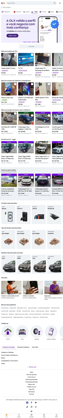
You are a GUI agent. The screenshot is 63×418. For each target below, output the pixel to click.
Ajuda (31, 372)
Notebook (11, 314)
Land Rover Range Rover (44, 308)
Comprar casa (28, 317)
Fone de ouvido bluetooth (35, 314)
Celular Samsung (40, 311)
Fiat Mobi (19, 311)
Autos (52, 12)
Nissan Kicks (12, 311)
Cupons (28, 12)
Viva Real (31, 394)
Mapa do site (31, 384)
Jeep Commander (32, 308)
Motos (3, 358)
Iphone (33, 311)
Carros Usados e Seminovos (9, 355)
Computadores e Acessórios (9, 360)
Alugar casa (35, 317)
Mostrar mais (32, 367)
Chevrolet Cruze (26, 311)
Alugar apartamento (18, 317)
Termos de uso (31, 377)
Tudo (35, 12)
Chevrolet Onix (4, 308)
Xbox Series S (46, 314)
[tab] (8, 347)
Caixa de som (4, 314)
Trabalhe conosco (31, 386)
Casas (3, 363)
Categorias (7, 12)
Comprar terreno (44, 317)
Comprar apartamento (6, 317)
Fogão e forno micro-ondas (21, 314)
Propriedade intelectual (32, 382)
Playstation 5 (53, 311)
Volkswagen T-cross (22, 308)
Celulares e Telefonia (7, 352)
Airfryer (47, 311)
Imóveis (44, 12)
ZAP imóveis (31, 391)
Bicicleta (53, 314)
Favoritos (18, 12)
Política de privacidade (31, 379)
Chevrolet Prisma (55, 308)
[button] (31, 3)
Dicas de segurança (32, 374)
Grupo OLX (31, 389)
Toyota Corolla (4, 311)
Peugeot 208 (13, 308)
